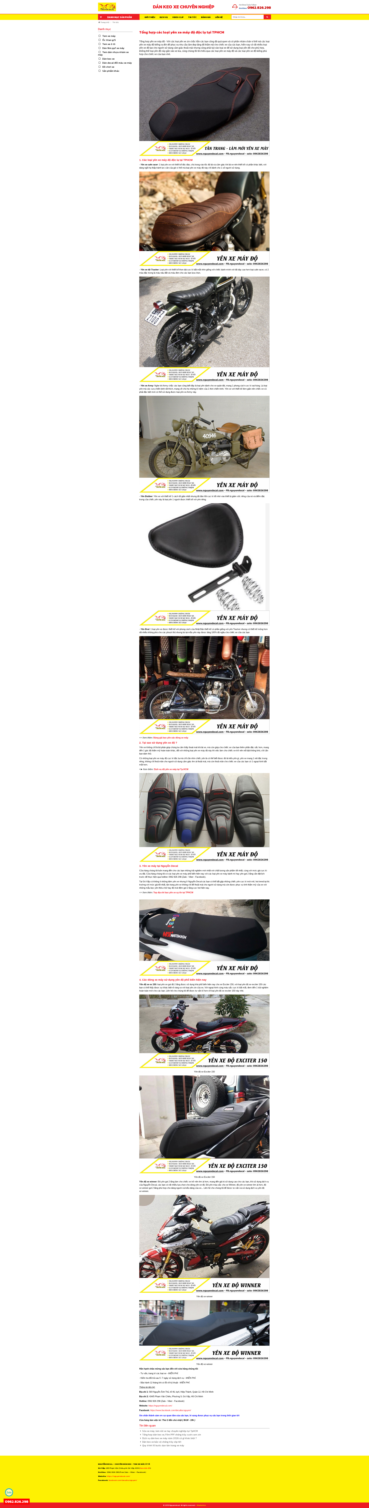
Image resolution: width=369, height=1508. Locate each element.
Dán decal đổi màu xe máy (117, 62)
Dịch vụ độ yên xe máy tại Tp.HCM (170, 769)
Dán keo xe (108, 58)
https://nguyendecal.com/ (160, 1405)
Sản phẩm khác (110, 71)
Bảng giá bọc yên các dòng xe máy (170, 737)
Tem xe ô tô (108, 44)
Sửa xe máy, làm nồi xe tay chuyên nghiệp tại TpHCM (170, 1431)
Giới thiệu (149, 17)
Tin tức (192, 17)
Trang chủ (104, 22)
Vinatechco (201, 1505)
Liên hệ (219, 17)
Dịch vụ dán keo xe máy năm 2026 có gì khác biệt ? (169, 1438)
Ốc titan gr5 (109, 40)
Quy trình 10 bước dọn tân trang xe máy (163, 1445)
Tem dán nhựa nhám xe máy (113, 53)
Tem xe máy (109, 36)
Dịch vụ (164, 17)
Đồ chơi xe (108, 67)
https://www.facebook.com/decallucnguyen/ (170, 1410)
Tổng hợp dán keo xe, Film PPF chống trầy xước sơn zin (171, 1434)
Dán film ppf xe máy (113, 48)
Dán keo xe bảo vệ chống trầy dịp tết (161, 1441)
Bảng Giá (206, 17)
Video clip (178, 17)
